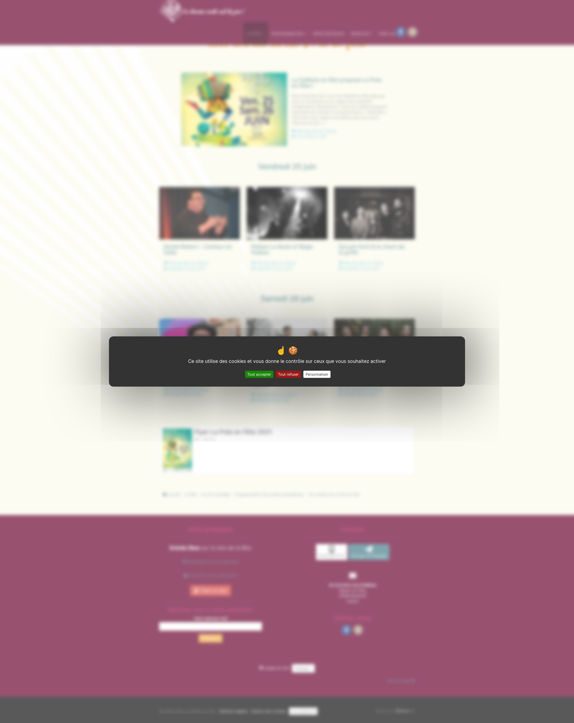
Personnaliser (317, 374)
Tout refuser (288, 374)
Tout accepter (259, 374)
